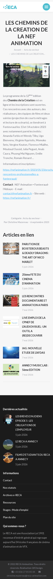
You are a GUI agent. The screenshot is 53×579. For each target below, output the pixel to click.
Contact (7, 480)
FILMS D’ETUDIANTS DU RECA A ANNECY (32, 457)
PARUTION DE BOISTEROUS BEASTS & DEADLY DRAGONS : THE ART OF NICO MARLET (35, 252)
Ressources (9, 502)
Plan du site (9, 517)
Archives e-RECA (12, 495)
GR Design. (37, 568)
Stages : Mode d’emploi (15, 509)
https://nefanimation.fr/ (17, 197)
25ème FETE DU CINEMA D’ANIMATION (31, 279)
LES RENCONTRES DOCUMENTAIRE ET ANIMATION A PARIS (35, 301)
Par (16, 222)
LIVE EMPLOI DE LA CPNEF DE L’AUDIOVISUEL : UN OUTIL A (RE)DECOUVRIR (34, 326)
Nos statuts (9, 487)
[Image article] (11, 248)
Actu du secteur (12, 67)
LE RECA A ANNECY (26, 441)
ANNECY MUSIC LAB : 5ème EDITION (35, 367)
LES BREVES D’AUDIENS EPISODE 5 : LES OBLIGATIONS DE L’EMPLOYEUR (28, 423)
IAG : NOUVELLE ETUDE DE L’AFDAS (33, 350)
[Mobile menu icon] (46, 6)
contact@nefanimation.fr (17, 193)
